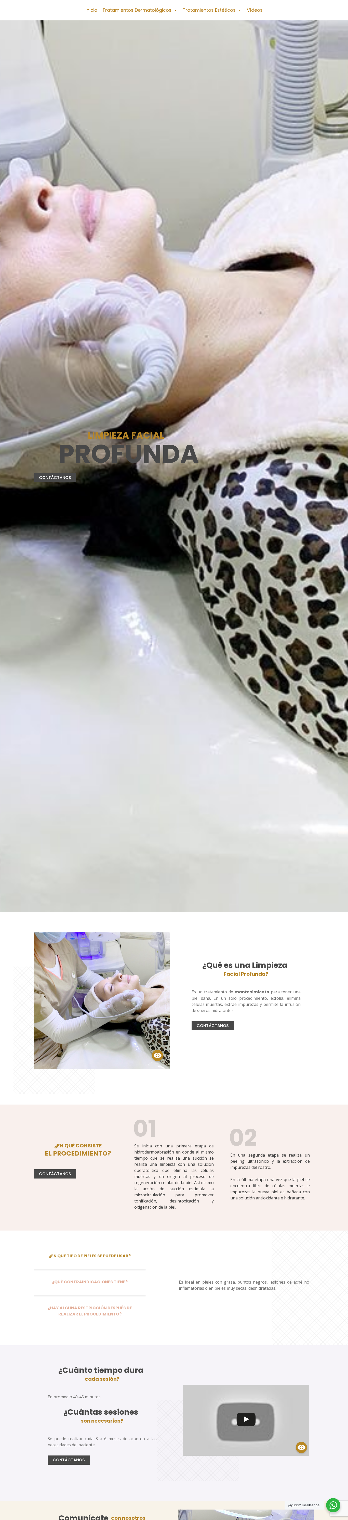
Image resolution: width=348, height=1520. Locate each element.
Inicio (91, 10)
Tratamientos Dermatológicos (136, 10)
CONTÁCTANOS (55, 477)
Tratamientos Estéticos (209, 10)
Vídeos (255, 10)
